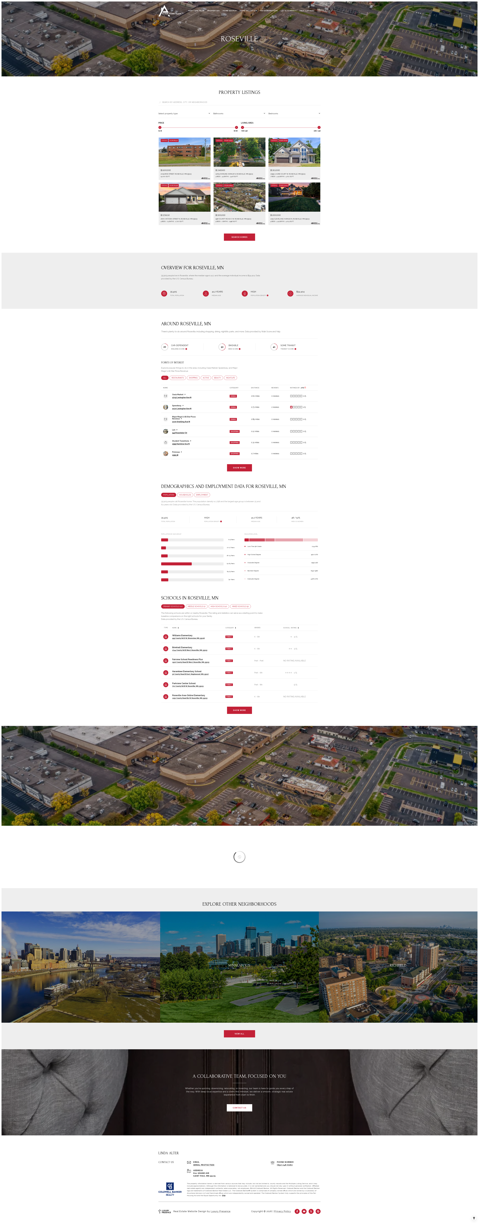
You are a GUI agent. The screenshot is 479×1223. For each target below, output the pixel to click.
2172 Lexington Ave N (181, 409)
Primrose (176, 452)
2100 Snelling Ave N (181, 422)
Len (173, 430)
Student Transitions (180, 441)
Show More (239, 710)
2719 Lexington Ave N (181, 398)
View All (239, 1034)
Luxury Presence (221, 1211)
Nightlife (231, 378)
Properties (213, 11)
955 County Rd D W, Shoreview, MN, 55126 (188, 638)
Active (207, 378)
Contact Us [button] (239, 1108)
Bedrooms (273, 114)
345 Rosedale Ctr (179, 433)
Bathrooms (218, 114)
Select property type (168, 114)
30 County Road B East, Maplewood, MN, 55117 (190, 674)
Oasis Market (177, 395)
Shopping (194, 378)
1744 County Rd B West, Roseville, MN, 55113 (189, 650)
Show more (239, 468)
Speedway (176, 406)
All (166, 378)
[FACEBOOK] (297, 1211)
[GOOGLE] (318, 1211)
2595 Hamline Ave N (181, 444)
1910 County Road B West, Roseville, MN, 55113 (190, 662)
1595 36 (175, 455)
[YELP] (311, 1211)
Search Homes (240, 237)
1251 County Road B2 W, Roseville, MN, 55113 (189, 698)
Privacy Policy (282, 1211)
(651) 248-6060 (285, 1165)
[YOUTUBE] (304, 1211)
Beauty (218, 378)
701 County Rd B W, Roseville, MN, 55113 (187, 686)
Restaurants (179, 378)
